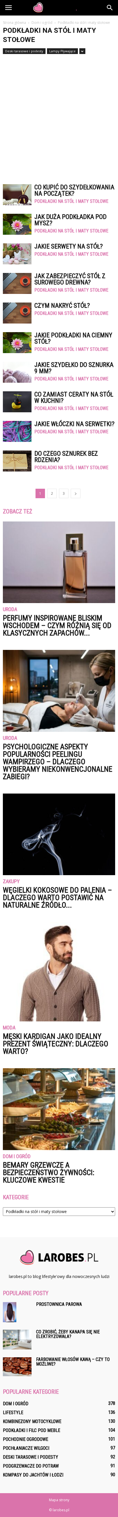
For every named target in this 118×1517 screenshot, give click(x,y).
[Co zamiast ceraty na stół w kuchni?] (17, 401)
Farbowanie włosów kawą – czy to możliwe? (73, 1362)
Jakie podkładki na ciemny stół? (73, 338)
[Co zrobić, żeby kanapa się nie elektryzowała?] (17, 1339)
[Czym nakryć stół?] (17, 313)
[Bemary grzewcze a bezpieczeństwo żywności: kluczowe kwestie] (59, 1109)
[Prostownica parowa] (9, 1312)
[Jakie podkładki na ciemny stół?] (17, 342)
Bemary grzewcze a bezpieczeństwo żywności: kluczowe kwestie (48, 1172)
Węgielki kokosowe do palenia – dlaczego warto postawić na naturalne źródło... (57, 897)
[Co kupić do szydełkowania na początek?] (17, 194)
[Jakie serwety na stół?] (17, 253)
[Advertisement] (59, 116)
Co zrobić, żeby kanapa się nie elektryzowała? (68, 1334)
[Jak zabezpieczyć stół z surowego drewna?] (17, 283)
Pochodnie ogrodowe (25, 1439)
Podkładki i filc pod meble (31, 1430)
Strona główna (14, 22)
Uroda (10, 609)
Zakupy (11, 881)
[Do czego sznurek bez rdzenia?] (17, 461)
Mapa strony (59, 1499)
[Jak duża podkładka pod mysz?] (17, 224)
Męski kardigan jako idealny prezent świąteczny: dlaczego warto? (55, 1044)
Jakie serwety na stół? (68, 246)
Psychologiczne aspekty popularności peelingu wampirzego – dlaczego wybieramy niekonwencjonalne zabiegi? (57, 761)
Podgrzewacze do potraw (31, 1466)
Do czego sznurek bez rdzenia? (66, 456)
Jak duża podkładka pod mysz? (70, 220)
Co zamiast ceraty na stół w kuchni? (73, 397)
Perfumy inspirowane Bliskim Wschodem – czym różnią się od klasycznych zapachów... (57, 625)
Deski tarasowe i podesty (24, 51)
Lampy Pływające (62, 51)
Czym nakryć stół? (62, 305)
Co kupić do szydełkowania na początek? (74, 190)
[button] (110, 8)
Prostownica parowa (59, 1304)
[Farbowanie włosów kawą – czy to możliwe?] (17, 1366)
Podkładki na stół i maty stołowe (71, 201)
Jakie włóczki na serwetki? (74, 424)
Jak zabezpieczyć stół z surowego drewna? (69, 279)
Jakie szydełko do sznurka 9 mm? (73, 368)
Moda (9, 1028)
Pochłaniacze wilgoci (26, 1448)
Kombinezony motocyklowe (32, 1421)
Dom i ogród (17, 1156)
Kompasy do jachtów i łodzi (33, 1475)
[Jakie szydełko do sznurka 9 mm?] (17, 372)
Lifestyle (13, 1412)
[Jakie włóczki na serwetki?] (17, 431)
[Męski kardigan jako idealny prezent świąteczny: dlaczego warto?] (59, 971)
